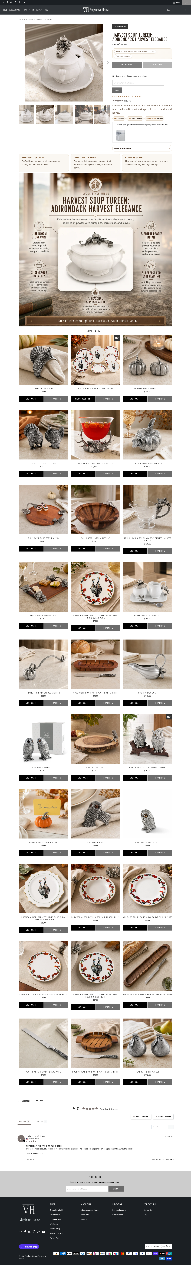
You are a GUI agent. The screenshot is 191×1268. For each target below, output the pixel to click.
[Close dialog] (131, 604)
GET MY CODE (95, 646)
